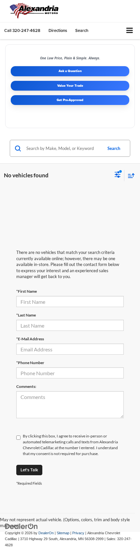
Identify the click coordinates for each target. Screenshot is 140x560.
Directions (58, 30)
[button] (22, 30)
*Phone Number (30, 362)
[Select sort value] (129, 175)
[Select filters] (118, 175)
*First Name (26, 291)
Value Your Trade (70, 85)
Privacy (78, 533)
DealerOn (46, 533)
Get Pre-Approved (70, 99)
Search (113, 148)
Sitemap (63, 533)
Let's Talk (29, 470)
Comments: (26, 386)
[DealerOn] (21, 525)
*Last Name (26, 315)
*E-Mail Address (30, 338)
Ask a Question (70, 70)
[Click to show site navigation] (129, 30)
